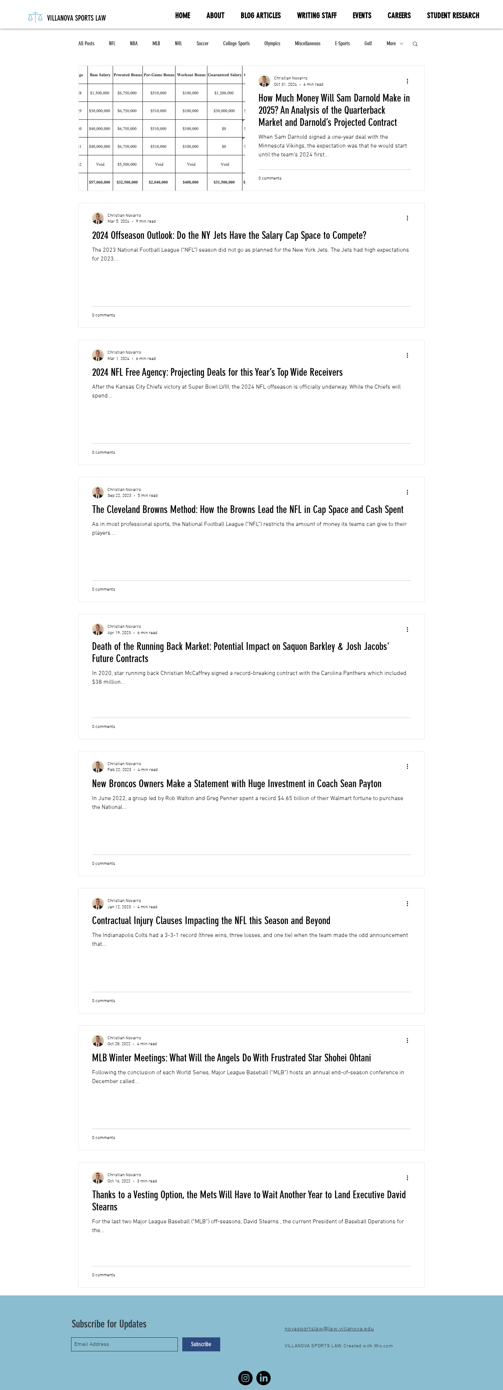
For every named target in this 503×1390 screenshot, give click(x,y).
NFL (112, 43)
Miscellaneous (307, 43)
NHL (178, 43)
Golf (368, 43)
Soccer (202, 43)
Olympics (272, 43)
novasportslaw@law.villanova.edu (329, 1329)
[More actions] (409, 81)
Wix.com (383, 1346)
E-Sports (342, 43)
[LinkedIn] (263, 1378)
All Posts (86, 43)
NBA (134, 43)
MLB (156, 43)
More (391, 43)
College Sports (236, 43)
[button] (415, 44)
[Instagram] (245, 1378)
